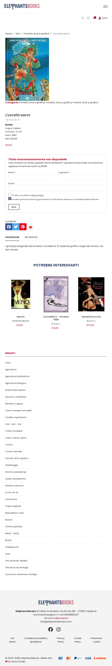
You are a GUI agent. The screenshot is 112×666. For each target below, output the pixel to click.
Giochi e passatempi (15, 471)
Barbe (9, 124)
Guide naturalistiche (15, 478)
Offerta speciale (13, 526)
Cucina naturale (13, 451)
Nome (12, 172)
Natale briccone (91, 316)
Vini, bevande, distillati (16, 560)
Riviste (8, 540)
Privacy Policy (38, 195)
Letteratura (11, 499)
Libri (18, 33)
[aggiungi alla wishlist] (30, 227)
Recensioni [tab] (31, 237)
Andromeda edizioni (15, 390)
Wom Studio (18, 661)
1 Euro (8, 362)
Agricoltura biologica (15, 383)
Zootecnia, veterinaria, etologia (21, 574)
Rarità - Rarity (12, 533)
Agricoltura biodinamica (17, 376)
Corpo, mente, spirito (16, 437)
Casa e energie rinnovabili (18, 410)
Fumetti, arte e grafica (36, 33)
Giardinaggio (11, 465)
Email (11, 183)
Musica (8, 519)
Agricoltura (10, 369)
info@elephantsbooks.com (56, 621)
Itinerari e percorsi (14, 485)
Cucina (9, 444)
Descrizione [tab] (12, 237)
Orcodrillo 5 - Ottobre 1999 (56, 318)
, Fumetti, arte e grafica (58, 102)
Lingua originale (13, 506)
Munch (21, 316)
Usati (7, 553)
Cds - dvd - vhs (13, 424)
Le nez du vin (11, 492)
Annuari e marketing (15, 396)
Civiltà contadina (14, 431)
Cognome (64, 172)
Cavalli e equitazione (15, 417)
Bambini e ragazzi (14, 403)
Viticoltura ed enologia (16, 567)
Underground (12, 547)
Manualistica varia (14, 512)
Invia (14, 207)
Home (8, 33)
